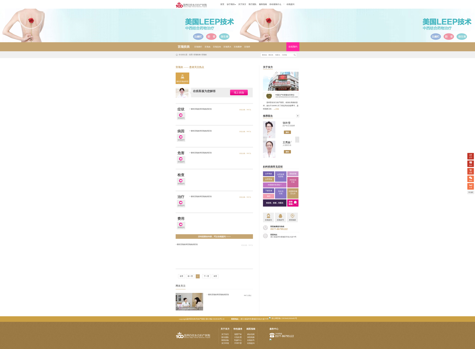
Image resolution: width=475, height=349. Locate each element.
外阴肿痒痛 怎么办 (293, 192)
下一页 (206, 276)
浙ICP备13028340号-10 (214, 319)
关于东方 (242, 4)
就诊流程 (251, 334)
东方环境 (225, 343)
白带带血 (268, 179)
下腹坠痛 (268, 191)
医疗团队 (253, 4)
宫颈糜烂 (198, 47)
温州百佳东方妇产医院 (195, 319)
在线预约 (292, 46)
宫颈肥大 (227, 47)
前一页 (190, 276)
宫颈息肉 (217, 47)
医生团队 (225, 337)
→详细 (276, 109)
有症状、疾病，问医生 (274, 203)
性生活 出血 (280, 192)
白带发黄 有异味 (280, 175)
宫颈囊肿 (238, 47)
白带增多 (268, 174)
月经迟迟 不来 (292, 181)
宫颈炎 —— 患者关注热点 (190, 67)
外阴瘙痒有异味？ (275, 185)
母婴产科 (238, 334)
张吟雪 (286, 122)
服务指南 (263, 4)
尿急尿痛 (292, 174)
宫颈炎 (208, 47)
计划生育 (238, 337)
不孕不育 (238, 343)
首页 (222, 4)
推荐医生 (268, 116)
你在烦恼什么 (275, 4)
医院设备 (225, 340)
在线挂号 (251, 340)
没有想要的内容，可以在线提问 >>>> (214, 236)
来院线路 (251, 337)
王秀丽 (286, 142)
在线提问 (290, 4)
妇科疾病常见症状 (273, 166)
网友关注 (181, 285)
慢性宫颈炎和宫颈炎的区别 (182, 82)
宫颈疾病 (197, 55)
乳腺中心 (238, 340)
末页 (215, 276)
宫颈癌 (247, 47)
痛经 (268, 196)
